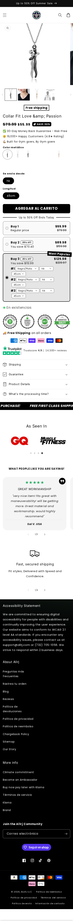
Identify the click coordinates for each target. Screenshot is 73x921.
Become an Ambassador (20, 780)
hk (8, 181)
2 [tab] (34, 453)
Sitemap (9, 742)
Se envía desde (14, 173)
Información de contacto (50, 903)
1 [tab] (31, 453)
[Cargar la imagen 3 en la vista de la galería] (24, 95)
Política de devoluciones (12, 709)
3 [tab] (38, 453)
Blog (6, 691)
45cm (11, 196)
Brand (7, 810)
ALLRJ (24, 891)
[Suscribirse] (66, 833)
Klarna (7, 802)
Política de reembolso (49, 891)
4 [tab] (42, 453)
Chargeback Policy (16, 734)
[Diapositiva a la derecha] (70, 95)
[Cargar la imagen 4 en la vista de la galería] (37, 95)
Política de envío (22, 903)
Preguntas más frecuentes (13, 674)
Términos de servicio (17, 795)
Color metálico (13, 147)
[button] (5, 15)
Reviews (8, 699)
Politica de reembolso (18, 726)
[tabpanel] (20, 441)
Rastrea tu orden (15, 684)
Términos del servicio (53, 897)
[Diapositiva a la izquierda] (2, 95)
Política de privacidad (18, 719)
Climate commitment (18, 772)
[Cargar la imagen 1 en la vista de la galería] (11, 95)
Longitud (9, 188)
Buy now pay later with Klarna (23, 787)
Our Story (9, 749)
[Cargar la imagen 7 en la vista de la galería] (50, 95)
